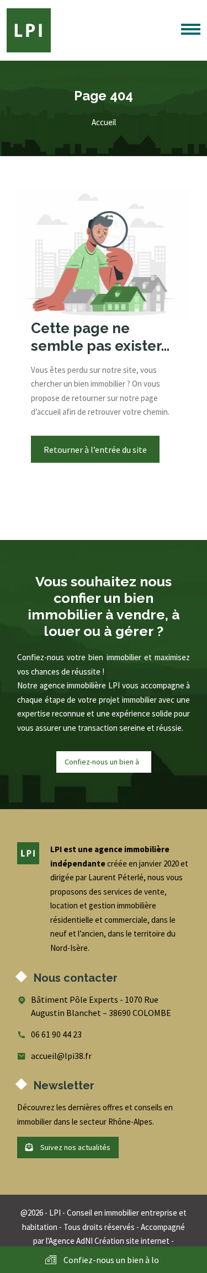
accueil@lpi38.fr (61, 1055)
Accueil (104, 122)
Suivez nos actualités (74, 1147)
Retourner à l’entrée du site (95, 449)
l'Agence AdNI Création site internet (107, 1240)
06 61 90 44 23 (56, 1034)
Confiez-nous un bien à (103, 762)
